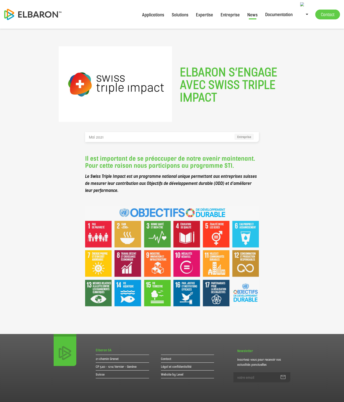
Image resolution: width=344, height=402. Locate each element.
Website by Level (172, 374)
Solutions (180, 14)
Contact (166, 359)
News (252, 14)
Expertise (204, 14)
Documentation (279, 14)
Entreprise (230, 14)
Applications (153, 14)
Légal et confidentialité (176, 366)
